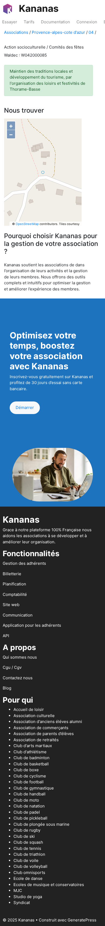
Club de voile (25, 860)
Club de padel (26, 812)
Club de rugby (26, 830)
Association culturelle (34, 715)
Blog (7, 688)
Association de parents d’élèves (43, 733)
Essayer (9, 21)
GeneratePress (82, 920)
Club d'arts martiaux (32, 745)
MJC (17, 890)
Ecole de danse (28, 878)
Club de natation (29, 806)
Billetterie (12, 573)
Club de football (28, 781)
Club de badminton (31, 757)
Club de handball (29, 793)
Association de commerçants (40, 727)
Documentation (55, 21)
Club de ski (24, 836)
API (6, 635)
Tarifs (29, 21)
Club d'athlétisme (30, 751)
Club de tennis (27, 848)
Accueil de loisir (28, 709)
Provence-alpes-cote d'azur (58, 32)
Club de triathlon (29, 854)
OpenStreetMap (27, 224)
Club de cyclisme (29, 776)
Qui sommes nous (20, 657)
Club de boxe (26, 769)
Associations (16, 32)
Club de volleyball (30, 866)
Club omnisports (29, 872)
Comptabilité (15, 594)
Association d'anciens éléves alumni (47, 721)
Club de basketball (31, 763)
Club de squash (28, 842)
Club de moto (26, 800)
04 (91, 32)
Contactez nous (18, 677)
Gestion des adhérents (24, 563)
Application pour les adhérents (32, 625)
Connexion (86, 21)
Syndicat (21, 902)
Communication (18, 615)
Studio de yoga (27, 896)
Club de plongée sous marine (41, 824)
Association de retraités (36, 739)
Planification (14, 583)
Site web (11, 604)
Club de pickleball (30, 818)
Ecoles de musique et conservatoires (48, 884)
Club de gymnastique (33, 788)
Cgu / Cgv (12, 667)
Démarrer (25, 407)
